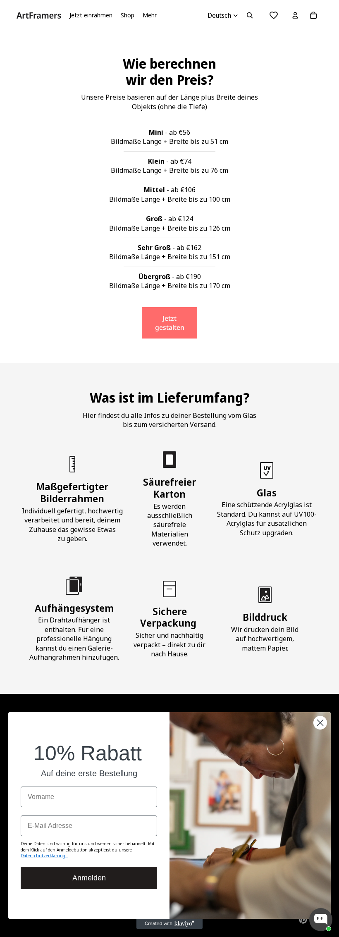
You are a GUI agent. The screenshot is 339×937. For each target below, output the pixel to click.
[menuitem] (150, 15)
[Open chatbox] (320, 919)
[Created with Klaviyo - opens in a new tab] (169, 924)
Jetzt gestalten (169, 323)
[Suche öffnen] (250, 15)
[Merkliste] (274, 15)
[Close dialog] (320, 722)
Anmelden (89, 878)
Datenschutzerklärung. (44, 855)
